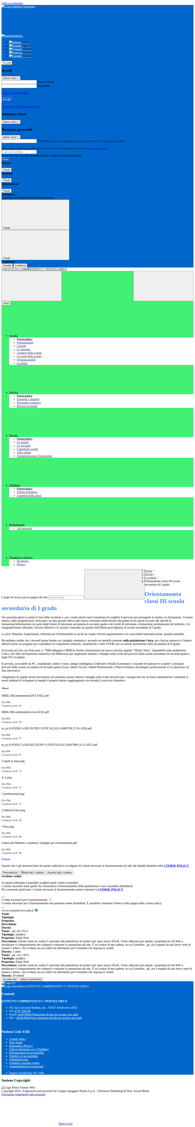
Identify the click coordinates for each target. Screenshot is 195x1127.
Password (43, 86)
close (6, 303)
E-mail (42, 140)
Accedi (7, 62)
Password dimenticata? (15, 92)
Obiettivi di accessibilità (23, 1056)
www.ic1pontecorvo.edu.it (18, 910)
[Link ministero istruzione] (18, 6)
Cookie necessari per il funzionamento (25, 899)
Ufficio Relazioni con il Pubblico (29, 1049)
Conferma (20, 265)
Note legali (15, 1042)
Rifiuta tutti (32, 872)
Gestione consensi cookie (24, 1063)
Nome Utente (46, 82)
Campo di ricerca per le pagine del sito (25, 597)
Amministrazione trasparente (26, 1066)
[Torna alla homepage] (97, 269)
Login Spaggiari (99, 148)
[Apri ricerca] (163, 286)
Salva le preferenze (31, 979)
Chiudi (6, 169)
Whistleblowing (18, 1059)
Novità (149, 574)
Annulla (7, 265)
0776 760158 (22, 1011)
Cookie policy (17, 1039)
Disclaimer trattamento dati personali (23, 1094)
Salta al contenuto (12, 3)
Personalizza (10, 872)
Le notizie (151, 577)
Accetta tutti (60, 872)
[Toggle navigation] (32, 286)
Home (148, 570)
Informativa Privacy (21, 1045)
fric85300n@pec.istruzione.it (49, 1018)
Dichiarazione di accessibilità (26, 1052)
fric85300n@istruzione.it (48, 1014)
